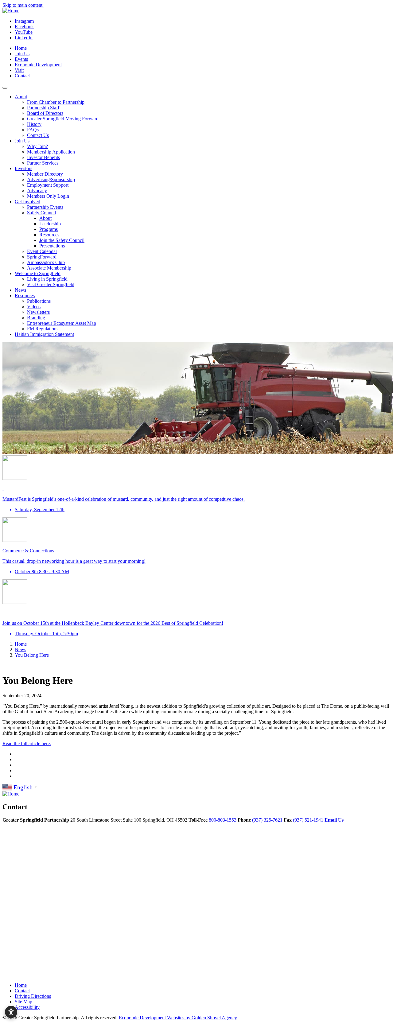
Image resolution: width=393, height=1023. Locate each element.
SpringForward (41, 256)
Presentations (52, 245)
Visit (19, 70)
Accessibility (27, 1007)
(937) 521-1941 (309, 820)
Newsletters (38, 312)
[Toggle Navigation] (4, 88)
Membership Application (51, 151)
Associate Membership (49, 267)
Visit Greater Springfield (50, 284)
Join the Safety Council (61, 240)
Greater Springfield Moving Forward (63, 118)
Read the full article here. (26, 743)
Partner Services (42, 162)
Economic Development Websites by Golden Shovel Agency (178, 1017)
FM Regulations (42, 328)
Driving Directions (33, 996)
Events (21, 59)
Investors (23, 168)
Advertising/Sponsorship (51, 179)
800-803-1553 (222, 820)
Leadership (50, 223)
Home (21, 48)
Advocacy (37, 190)
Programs (48, 229)
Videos (34, 306)
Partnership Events (45, 207)
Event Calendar (42, 251)
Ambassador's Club (46, 262)
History (34, 124)
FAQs (33, 129)
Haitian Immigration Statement (44, 334)
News (20, 290)
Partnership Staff (43, 107)
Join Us (22, 53)
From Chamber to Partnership (55, 102)
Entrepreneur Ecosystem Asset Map (61, 323)
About (21, 96)
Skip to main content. (23, 5)
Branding (36, 317)
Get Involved (27, 201)
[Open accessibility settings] (11, 1012)
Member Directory (45, 174)
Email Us (334, 820)
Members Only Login (48, 196)
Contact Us (38, 135)
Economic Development (38, 64)
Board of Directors (45, 113)
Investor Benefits (43, 157)
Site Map (23, 1001)
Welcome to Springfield (37, 273)
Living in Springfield (47, 279)
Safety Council (41, 212)
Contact (22, 75)
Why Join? (37, 146)
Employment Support (47, 185)
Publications (39, 301)
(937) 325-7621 (268, 820)
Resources (49, 234)
